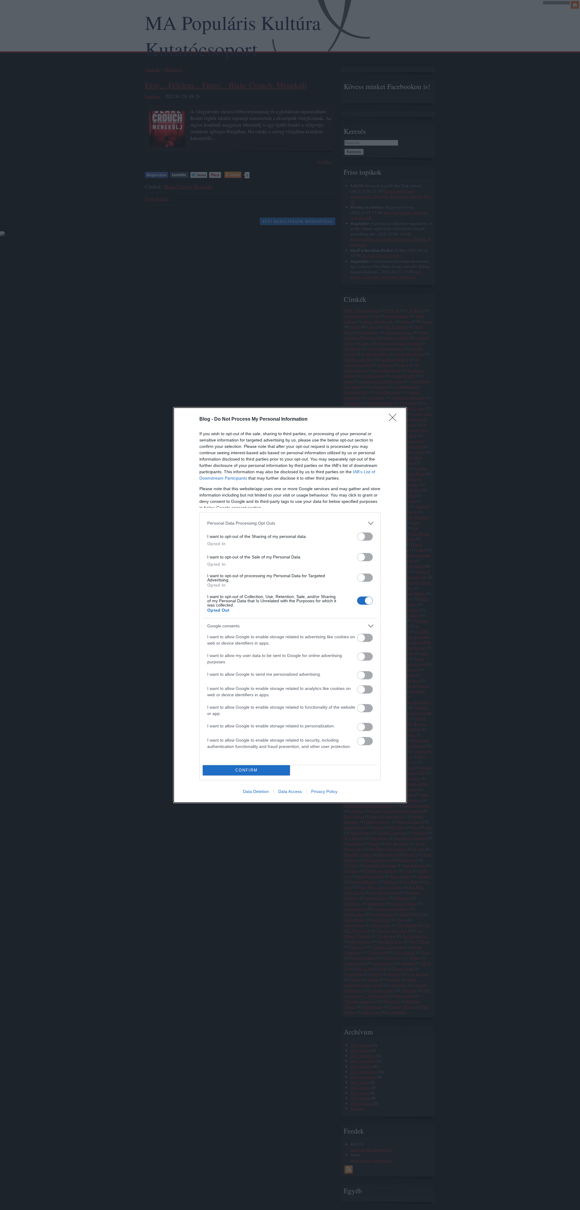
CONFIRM (246, 770)
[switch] (365, 536)
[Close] (394, 419)
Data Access (290, 791)
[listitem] (290, 523)
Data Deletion (256, 791)
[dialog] (290, 605)
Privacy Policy (324, 791)
